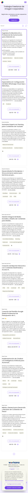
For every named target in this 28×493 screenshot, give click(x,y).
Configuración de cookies (14, 484)
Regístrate (14, 20)
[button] (14, 66)
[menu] (25, 2)
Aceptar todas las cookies (14, 487)
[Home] (2, 2)
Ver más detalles (11, 54)
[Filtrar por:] (23, 26)
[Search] (26, 26)
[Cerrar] (26, 482)
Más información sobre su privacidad (15, 480)
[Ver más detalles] (19, 70)
